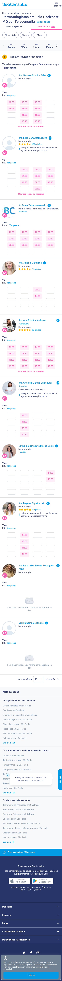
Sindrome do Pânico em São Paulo (18, 809)
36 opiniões (36, 330)
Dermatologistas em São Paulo (17, 719)
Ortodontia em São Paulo (14, 738)
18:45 (11, 108)
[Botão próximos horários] (57, 46)
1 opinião (22, 452)
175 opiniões (37, 144)
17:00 (24, 554)
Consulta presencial (15, 26)
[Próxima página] (58, 679)
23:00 (11, 245)
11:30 (24, 434)
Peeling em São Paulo (13, 788)
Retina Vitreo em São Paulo (15, 765)
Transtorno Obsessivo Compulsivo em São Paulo (25, 828)
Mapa (39, 35)
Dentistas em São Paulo (14, 710)
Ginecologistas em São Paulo (16, 724)
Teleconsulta (46, 26)
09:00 (24, 170)
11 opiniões (36, 510)
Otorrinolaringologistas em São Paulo (20, 715)
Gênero (25, 35)
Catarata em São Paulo (13, 755)
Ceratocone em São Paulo (15, 833)
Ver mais (22, 211)
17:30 (11, 347)
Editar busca (43, 22)
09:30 (24, 176)
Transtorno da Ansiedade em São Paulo (21, 805)
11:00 (24, 428)
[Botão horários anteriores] (4, 46)
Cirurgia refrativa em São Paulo (17, 769)
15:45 (24, 108)
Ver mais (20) (9, 743)
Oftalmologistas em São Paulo (17, 706)
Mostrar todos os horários (31, 126)
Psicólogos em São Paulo (14, 729)
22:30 (11, 239)
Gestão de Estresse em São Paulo (18, 814)
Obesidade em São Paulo (14, 819)
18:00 (11, 102)
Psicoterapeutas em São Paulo (17, 733)
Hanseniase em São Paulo (15, 837)
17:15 (24, 121)
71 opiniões (36, 269)
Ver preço (11, 95)
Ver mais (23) (9, 793)
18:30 (11, 360)
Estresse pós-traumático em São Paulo (21, 823)
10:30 (24, 182)
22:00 (11, 232)
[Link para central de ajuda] (4, 852)
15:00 (24, 102)
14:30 (37, 353)
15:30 (37, 366)
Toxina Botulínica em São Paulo (17, 760)
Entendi (31, 975)
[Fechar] (8, 775)
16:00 (24, 548)
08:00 (37, 170)
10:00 (24, 360)
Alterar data (10, 35)
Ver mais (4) (8, 842)
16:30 (24, 115)
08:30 (37, 176)
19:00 (11, 366)
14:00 (37, 296)
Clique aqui (21, 852)
